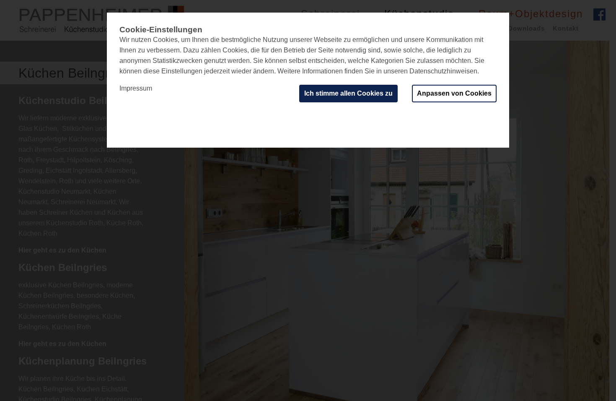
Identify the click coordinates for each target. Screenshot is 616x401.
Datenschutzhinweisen (443, 71)
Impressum (135, 88)
